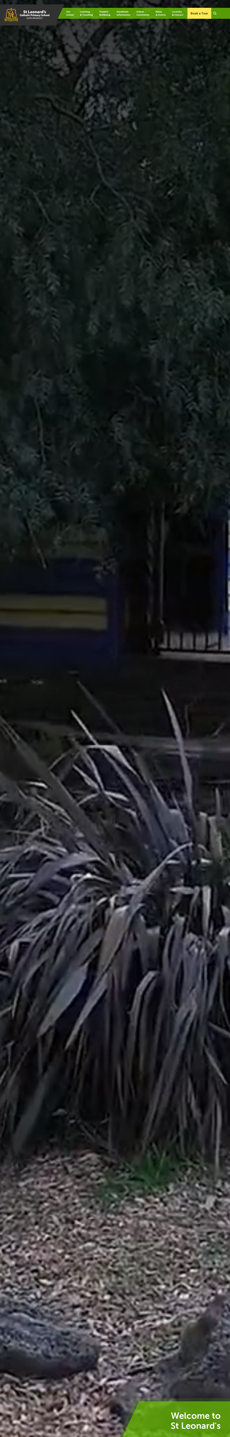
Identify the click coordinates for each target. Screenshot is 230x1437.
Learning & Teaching (86, 13)
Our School (70, 13)
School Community (142, 13)
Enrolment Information (123, 13)
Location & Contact (177, 13)
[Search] (214, 13)
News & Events (161, 13)
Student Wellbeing (104, 13)
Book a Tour (199, 13)
